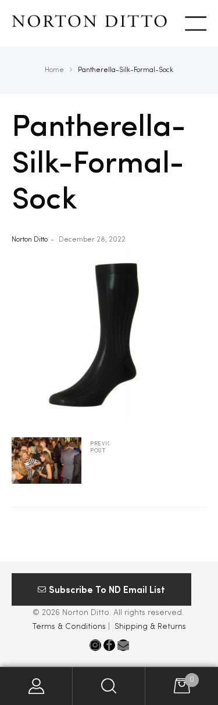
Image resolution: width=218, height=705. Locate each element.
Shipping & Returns (150, 627)
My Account (36, 686)
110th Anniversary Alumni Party (60, 460)
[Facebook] (109, 645)
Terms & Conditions (69, 627)
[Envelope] (123, 645)
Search (109, 686)
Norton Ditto (30, 239)
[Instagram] (95, 645)
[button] (101, 589)
